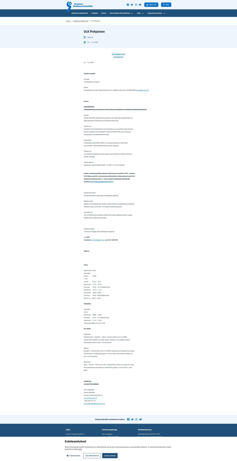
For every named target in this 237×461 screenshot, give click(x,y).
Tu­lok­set (94, 13)
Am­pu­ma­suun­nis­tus (155, 13)
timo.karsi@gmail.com (98, 239)
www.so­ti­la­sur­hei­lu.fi (90, 398)
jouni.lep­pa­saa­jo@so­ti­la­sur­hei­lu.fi (102, 181)
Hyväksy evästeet (110, 455)
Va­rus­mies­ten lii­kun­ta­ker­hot (120, 13)
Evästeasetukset (74, 455)
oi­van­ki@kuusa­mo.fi (142, 90)
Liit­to (139, 13)
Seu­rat (103, 13)
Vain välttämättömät (92, 455)
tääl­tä (80, 449)
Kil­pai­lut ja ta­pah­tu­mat (80, 13)
